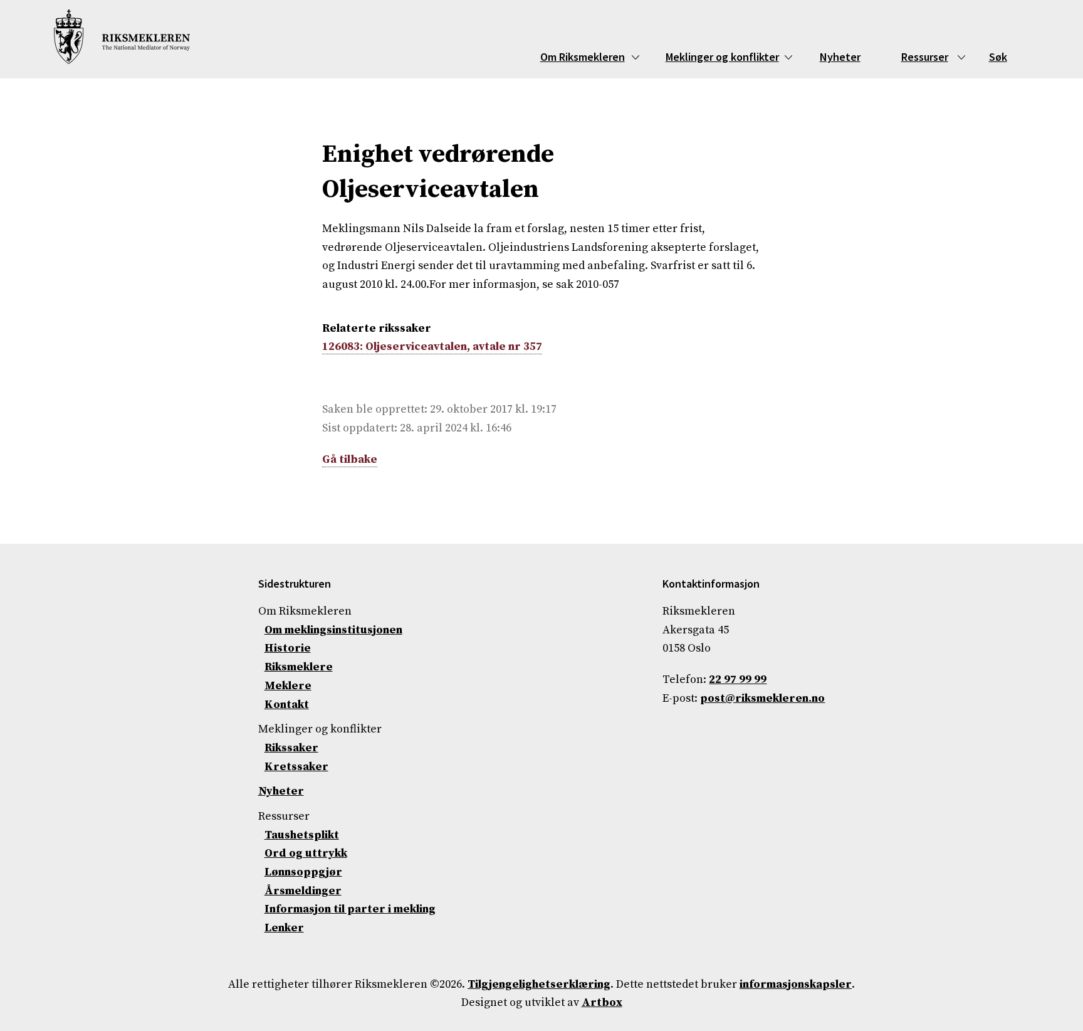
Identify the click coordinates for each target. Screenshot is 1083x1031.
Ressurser (924, 57)
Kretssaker (296, 766)
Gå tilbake (349, 459)
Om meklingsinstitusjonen (333, 630)
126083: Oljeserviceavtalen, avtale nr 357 (432, 346)
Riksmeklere (298, 667)
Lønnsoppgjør (303, 872)
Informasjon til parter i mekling (350, 909)
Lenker (284, 928)
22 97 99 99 (737, 679)
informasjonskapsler (796, 984)
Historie (287, 648)
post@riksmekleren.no (762, 698)
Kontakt (286, 704)
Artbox (602, 1002)
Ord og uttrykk (305, 853)
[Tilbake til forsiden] (122, 39)
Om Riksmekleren (582, 57)
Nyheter (840, 57)
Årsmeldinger (303, 891)
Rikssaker (291, 748)
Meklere (287, 686)
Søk (998, 57)
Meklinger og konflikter (722, 57)
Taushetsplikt (301, 835)
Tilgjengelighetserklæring (539, 984)
